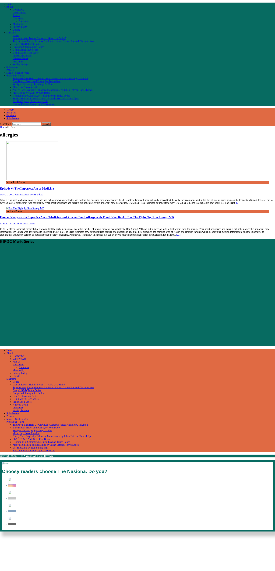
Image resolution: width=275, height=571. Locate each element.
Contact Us (18, 9)
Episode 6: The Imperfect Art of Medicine (27, 188)
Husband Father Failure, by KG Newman (34, 104)
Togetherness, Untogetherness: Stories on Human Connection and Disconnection (53, 41)
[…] (238, 202)
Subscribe (24, 21)
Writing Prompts (21, 64)
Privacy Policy (20, 26)
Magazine (11, 32)
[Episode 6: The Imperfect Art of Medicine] (32, 179)
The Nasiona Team (25, 223)
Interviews (18, 61)
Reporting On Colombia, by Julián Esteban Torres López (41, 95)
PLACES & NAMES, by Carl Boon (31, 92)
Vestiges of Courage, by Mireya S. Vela (32, 84)
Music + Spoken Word (17, 72)
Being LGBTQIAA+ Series (27, 44)
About (9, 6)
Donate (16, 29)
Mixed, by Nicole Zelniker (26, 87)
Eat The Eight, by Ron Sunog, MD (30, 101)
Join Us (16, 15)
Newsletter (18, 18)
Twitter (10, 109)
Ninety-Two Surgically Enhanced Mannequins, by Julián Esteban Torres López (52, 90)
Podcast (10, 69)
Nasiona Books (20, 58)
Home (9, 4)
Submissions (12, 67)
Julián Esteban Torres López (29, 194)
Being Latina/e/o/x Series (25, 49)
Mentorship (18, 24)
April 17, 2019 (7, 223)
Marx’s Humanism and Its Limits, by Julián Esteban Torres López (46, 98)
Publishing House (15, 75)
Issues (16, 35)
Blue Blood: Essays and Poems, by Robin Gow (36, 81)
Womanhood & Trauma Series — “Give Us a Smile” (39, 38)
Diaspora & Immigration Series (28, 47)
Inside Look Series (22, 55)
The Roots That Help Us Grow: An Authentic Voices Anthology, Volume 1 (50, 78)
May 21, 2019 (7, 194)
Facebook (11, 115)
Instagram (11, 112)
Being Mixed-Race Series (26, 52)
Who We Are (19, 12)
